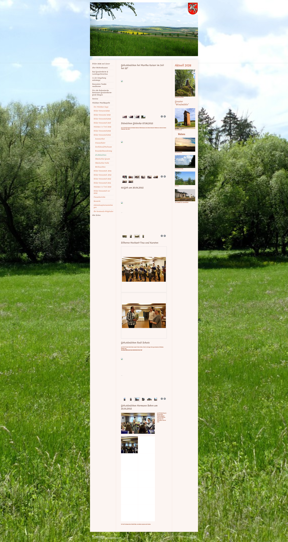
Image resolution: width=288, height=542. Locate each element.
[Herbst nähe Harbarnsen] (185, 144)
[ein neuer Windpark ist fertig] (185, 161)
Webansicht (193, 537)
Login (194, 536)
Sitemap (103, 536)
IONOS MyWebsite (114, 538)
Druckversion (97, 536)
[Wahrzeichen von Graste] (185, 118)
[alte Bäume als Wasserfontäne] (185, 83)
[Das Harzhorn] (185, 178)
